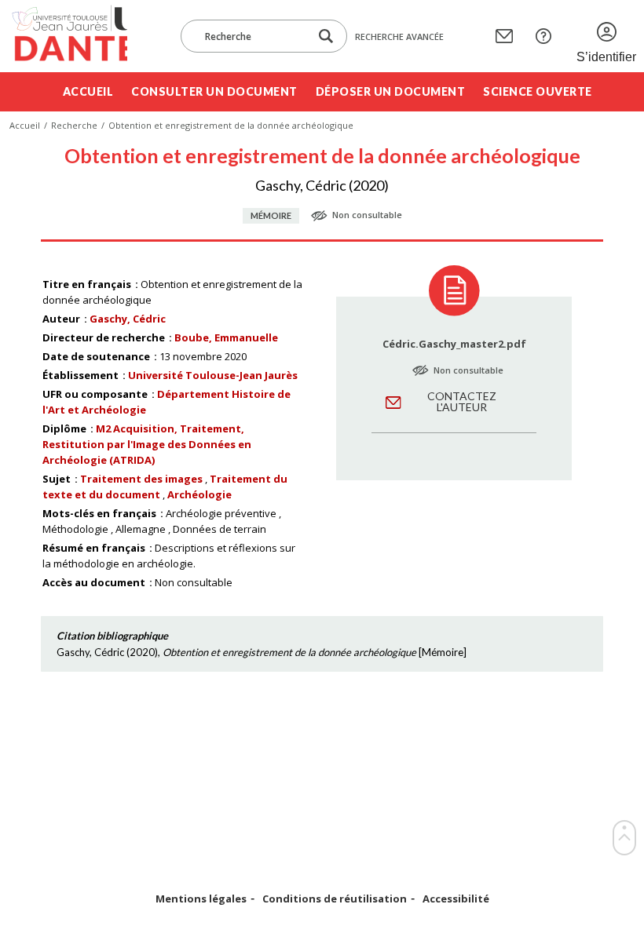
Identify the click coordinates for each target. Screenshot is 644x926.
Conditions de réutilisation (334, 899)
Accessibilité (456, 899)
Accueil (88, 91)
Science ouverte (537, 91)
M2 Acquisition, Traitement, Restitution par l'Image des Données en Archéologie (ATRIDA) (146, 444)
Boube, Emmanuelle (226, 337)
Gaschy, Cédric (128, 319)
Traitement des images (141, 479)
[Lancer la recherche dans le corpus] (326, 36)
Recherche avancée (399, 36)
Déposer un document (391, 91)
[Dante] (68, 36)
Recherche (74, 125)
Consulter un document (214, 91)
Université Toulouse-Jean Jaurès (213, 375)
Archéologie (199, 494)
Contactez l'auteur (461, 401)
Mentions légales (201, 899)
